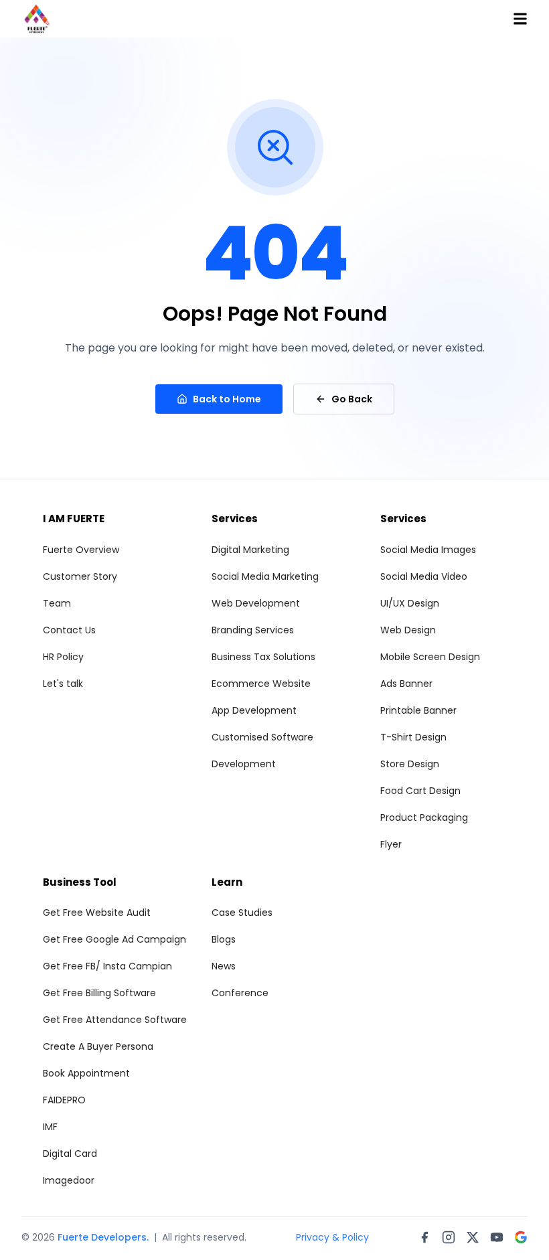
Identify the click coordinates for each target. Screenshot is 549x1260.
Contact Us (69, 630)
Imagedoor (68, 1180)
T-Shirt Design (413, 737)
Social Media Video (423, 576)
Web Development (256, 603)
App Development (254, 710)
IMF (50, 1126)
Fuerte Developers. (103, 1237)
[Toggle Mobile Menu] (520, 18)
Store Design (409, 764)
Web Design (408, 630)
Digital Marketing (250, 549)
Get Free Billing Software (99, 993)
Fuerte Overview (81, 549)
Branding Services (253, 630)
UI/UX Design (409, 603)
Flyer (391, 844)
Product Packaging (424, 817)
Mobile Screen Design (430, 656)
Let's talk (63, 683)
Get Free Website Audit (97, 912)
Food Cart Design (420, 790)
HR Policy (63, 656)
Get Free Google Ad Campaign (114, 939)
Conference (240, 993)
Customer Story (80, 576)
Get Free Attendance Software (115, 1019)
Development (244, 764)
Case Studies (242, 912)
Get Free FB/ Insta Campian (107, 966)
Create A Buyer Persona (98, 1046)
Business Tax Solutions (263, 656)
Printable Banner (418, 710)
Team (57, 603)
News (224, 966)
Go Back (351, 399)
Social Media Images (428, 549)
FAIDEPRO (64, 1100)
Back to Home (227, 399)
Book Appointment (86, 1073)
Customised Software (262, 737)
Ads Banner (406, 683)
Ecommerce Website (261, 683)
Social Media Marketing (265, 576)
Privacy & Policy (332, 1237)
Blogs (224, 939)
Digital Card (70, 1153)
